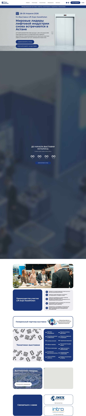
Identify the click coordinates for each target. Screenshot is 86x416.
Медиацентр (50, 2)
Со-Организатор (58, 414)
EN (83, 2)
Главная (28, 2)
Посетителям (42, 2)
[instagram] (68, 2)
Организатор (58, 403)
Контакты (58, 2)
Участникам (34, 2)
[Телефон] (66, 2)
